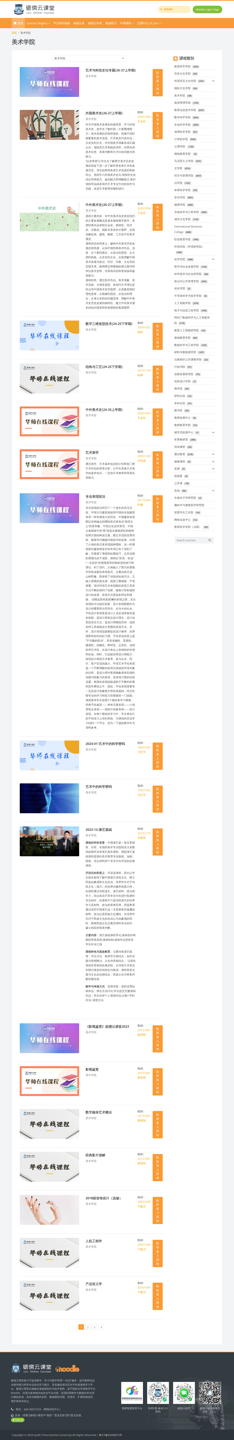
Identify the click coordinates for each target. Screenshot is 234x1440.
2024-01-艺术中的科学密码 (105, 743)
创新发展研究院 (183, 374)
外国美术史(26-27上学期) (104, 113)
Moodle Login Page (207, 9)
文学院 (178, 168)
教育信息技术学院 (185, 110)
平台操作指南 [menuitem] (61, 23)
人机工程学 (94, 1241)
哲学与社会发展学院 (186, 266)
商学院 (178, 388)
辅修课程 (179, 461)
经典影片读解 (95, 1155)
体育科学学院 (182, 190)
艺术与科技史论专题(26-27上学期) (111, 70)
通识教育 (179, 454)
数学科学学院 (182, 117)
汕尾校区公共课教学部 (188, 359)
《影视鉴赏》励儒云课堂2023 (107, 1026)
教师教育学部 (182, 425)
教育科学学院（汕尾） (188, 527)
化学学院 (179, 259)
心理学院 (180, 146)
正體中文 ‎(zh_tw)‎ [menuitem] (147, 23)
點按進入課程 (157, 83)
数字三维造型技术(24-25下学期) (109, 323)
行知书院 (179, 367)
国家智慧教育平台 (132, 1408)
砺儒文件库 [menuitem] (95, 23)
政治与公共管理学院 (186, 281)
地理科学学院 (182, 132)
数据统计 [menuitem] (110, 23)
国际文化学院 (182, 88)
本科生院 (179, 403)
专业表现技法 (95, 496)
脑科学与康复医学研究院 (189, 505)
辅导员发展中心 (183, 432)
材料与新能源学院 (185, 352)
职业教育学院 (182, 239)
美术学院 (179, 95)
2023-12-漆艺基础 (99, 829)
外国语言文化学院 (185, 81)
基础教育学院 (182, 337)
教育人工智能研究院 (186, 330)
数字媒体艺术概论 (99, 1112)
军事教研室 (181, 439)
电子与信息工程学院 (186, 310)
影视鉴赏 (92, 1069)
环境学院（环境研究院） (189, 246)
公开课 (178, 483)
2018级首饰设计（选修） (104, 1198)
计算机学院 (181, 139)
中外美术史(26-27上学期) (104, 204)
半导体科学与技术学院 (188, 295)
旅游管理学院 (182, 102)
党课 (177, 468)
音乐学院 (179, 197)
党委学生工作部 (183, 512)
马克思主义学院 (183, 161)
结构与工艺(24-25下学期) (104, 366)
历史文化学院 (182, 73)
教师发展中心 (182, 417)
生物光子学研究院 (185, 497)
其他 (177, 490)
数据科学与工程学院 (186, 345)
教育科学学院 (182, 66)
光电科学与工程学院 (186, 212)
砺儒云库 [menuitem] (78, 23)
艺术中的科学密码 (99, 786)
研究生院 (179, 396)
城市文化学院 (182, 219)
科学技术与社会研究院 (188, 274)
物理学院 (179, 204)
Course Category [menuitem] (37, 23)
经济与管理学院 (183, 175)
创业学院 (179, 288)
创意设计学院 (182, 381)
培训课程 (179, 447)
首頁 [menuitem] (20, 23)
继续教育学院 (182, 154)
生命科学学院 (182, 124)
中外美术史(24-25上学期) (104, 409)
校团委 (178, 476)
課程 (14, 32)
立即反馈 (18, 1420)
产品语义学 (94, 1283)
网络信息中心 (182, 519)
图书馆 (178, 410)
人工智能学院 (182, 303)
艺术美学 (92, 452)
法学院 (178, 183)
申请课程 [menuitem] (125, 23)
